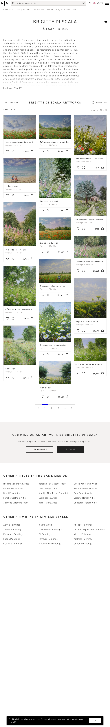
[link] (83, 3)
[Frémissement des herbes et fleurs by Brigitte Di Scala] (55, 127)
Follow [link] (48, 28)
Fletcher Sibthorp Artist (14, 498)
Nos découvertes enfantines (52, 286)
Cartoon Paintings (83, 543)
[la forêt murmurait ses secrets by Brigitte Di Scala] (19, 286)
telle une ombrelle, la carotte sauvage (92, 158)
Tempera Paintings (48, 539)
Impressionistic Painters (43, 9)
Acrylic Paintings (11, 525)
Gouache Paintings (13, 543)
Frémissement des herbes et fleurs (55, 142)
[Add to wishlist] (7, 151)
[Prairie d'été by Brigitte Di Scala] (55, 372)
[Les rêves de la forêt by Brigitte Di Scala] (55, 178)
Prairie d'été (45, 388)
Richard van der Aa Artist (16, 483)
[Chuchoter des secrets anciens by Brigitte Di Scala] (90, 195)
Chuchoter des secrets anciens (89, 220)
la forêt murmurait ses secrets (18, 309)
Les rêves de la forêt (49, 201)
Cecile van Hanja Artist (85, 483)
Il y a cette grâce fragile (15, 250)
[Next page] (71, 408)
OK (95, 721)
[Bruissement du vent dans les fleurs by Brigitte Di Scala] (19, 127)
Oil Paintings (45, 534)
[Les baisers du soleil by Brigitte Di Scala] (55, 228)
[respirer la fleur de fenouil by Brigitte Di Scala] (90, 298)
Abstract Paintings (83, 525)
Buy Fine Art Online (11, 9)
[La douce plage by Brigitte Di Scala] (19, 170)
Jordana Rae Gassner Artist (52, 483)
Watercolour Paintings (50, 543)
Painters (26, 9)
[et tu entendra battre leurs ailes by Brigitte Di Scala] (90, 349)
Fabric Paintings (11, 539)
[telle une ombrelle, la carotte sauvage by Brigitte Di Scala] (90, 135)
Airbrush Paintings (12, 529)
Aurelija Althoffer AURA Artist (53, 493)
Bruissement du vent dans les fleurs (21, 142)
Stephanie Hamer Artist (85, 488)
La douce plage (11, 186)
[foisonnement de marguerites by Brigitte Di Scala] (55, 322)
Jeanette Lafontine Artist (15, 502)
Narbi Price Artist (11, 493)
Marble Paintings (82, 534)
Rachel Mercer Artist (13, 488)
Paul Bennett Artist (83, 493)
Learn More (39, 449)
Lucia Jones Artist (48, 498)
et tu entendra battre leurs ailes (90, 364)
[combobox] (18, 109)
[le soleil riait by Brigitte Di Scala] (19, 345)
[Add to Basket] (31, 151)
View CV (18, 88)
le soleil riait (10, 369)
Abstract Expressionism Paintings (91, 529)
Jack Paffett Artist (48, 502)
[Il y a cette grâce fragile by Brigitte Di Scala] (19, 224)
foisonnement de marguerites (53, 345)
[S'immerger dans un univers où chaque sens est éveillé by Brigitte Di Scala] (90, 247)
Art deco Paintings (83, 539)
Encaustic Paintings (13, 534)
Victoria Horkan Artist (84, 498)
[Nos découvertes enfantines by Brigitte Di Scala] (55, 271)
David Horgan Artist (48, 488)
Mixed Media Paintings (50, 529)
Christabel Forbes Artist (85, 502)
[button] (107, 3)
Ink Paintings (45, 525)
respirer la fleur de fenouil (87, 321)
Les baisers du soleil (49, 243)
